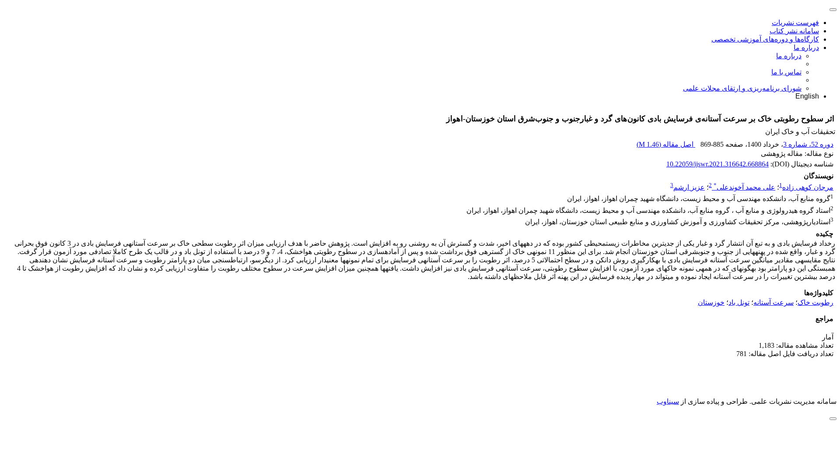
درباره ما (806, 47)
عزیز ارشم (689, 187)
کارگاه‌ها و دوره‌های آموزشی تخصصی (765, 39)
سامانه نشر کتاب (794, 31)
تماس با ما (786, 72)
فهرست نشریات (795, 22)
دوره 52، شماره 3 (808, 144)
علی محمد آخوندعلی (744, 187)
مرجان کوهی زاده (807, 187)
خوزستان (711, 302)
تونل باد (738, 302)
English (807, 96)
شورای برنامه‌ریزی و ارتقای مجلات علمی (742, 88)
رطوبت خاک (815, 302)
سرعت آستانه (773, 302)
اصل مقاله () (666, 144)
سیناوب (668, 401)
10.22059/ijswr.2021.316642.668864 (717, 164)
